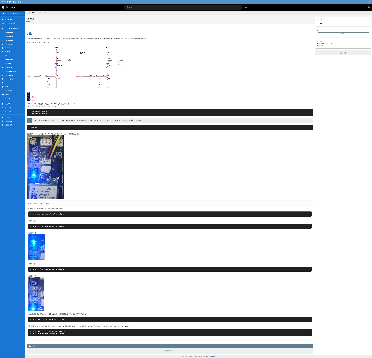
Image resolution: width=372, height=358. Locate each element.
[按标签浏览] (245, 7)
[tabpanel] (170, 272)
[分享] (340, 52)
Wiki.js (213, 356)
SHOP (9, 2)
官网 (3, 2)
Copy (310, 110)
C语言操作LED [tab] (45, 203)
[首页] (3, 13)
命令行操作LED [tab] (32, 203)
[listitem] (343, 23)
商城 (14, 2)
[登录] (369, 7)
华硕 (19, 2)
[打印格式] (345, 52)
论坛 (368, 2)
